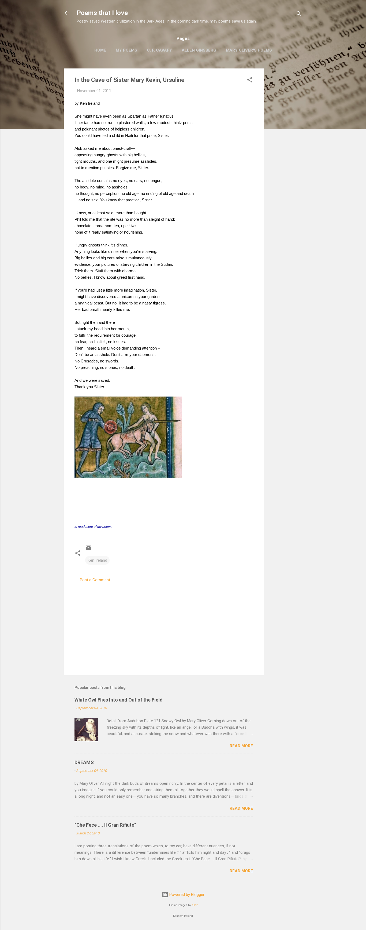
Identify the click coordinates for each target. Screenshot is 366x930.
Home (100, 50)
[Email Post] (88, 549)
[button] (250, 81)
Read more (241, 745)
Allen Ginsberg (199, 50)
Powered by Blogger (186, 894)
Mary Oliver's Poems (249, 50)
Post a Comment (95, 579)
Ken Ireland (97, 560)
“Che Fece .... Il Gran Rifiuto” (105, 825)
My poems (126, 50)
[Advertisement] (285, 149)
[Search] (299, 14)
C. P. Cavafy (159, 50)
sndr (195, 905)
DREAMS (84, 762)
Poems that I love (102, 13)
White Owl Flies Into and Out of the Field (118, 700)
